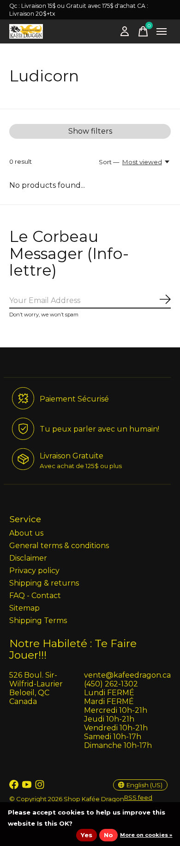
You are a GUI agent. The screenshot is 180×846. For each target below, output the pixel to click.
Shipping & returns (44, 583)
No (108, 835)
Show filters (90, 131)
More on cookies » (146, 835)
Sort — (109, 162)
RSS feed (138, 797)
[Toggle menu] (161, 31)
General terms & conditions (59, 545)
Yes (86, 835)
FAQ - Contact (35, 595)
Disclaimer (28, 558)
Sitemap (24, 608)
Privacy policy (34, 570)
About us (26, 533)
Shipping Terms (38, 620)
